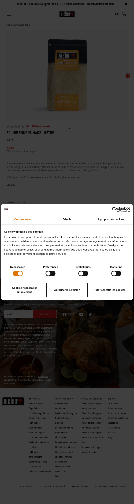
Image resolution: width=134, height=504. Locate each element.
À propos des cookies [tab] (110, 219)
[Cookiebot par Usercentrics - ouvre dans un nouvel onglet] (114, 209)
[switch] (50, 273)
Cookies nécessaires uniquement (24, 289)
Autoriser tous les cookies (109, 289)
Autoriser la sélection (67, 289)
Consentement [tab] (23, 219)
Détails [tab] (67, 219)
